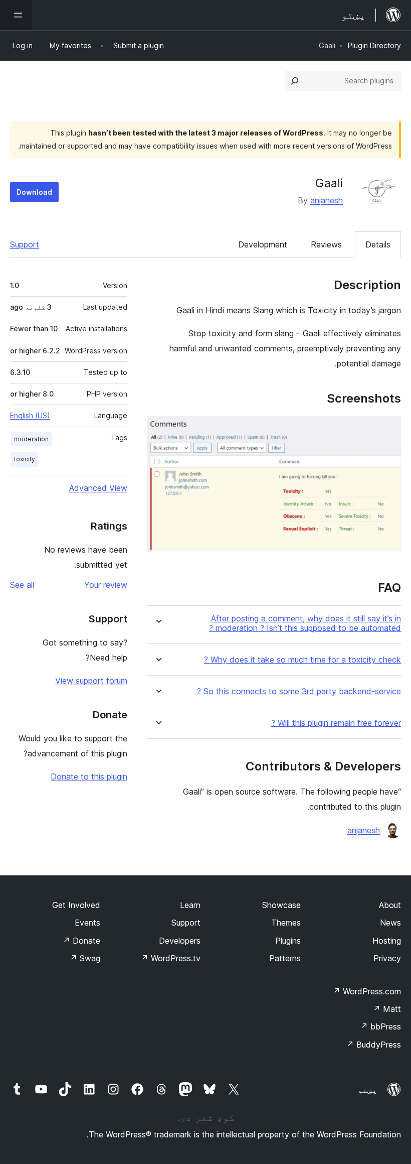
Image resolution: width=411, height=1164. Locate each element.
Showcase (281, 905)
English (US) (30, 415)
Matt (387, 1009)
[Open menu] (16, 15)
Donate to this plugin (89, 776)
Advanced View (98, 488)
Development (262, 244)
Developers (179, 941)
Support (24, 244)
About (390, 905)
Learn (190, 905)
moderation (31, 439)
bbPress (380, 1026)
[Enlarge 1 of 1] (387, 430)
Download (34, 192)
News (390, 923)
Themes (286, 923)
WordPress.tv (170, 958)
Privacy (387, 958)
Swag (85, 958)
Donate (81, 941)
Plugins (288, 941)
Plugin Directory (374, 45)
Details (377, 244)
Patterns (285, 958)
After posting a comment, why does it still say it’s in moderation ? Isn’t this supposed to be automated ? (305, 623)
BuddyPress (373, 1045)
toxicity (24, 459)
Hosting (386, 941)
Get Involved (76, 905)
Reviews (326, 244)
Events (87, 923)
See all (22, 585)
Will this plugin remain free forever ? (336, 723)
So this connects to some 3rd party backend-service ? (299, 691)
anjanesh (326, 200)
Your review (105, 585)
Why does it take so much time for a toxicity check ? (302, 660)
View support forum (91, 681)
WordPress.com (367, 991)
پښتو (367, 1090)
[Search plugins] (295, 81)
